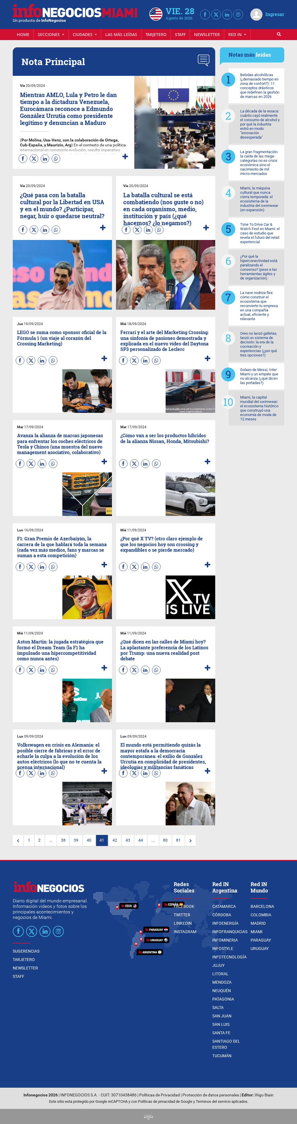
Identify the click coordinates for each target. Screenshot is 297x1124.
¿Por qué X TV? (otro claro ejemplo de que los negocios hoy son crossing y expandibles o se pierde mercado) (161, 544)
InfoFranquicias (229, 931)
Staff (180, 34)
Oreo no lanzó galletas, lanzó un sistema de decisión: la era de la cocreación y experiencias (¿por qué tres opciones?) (258, 344)
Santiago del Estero (226, 1044)
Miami (256, 931)
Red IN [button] (235, 34)
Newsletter (207, 34)
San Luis (220, 1024)
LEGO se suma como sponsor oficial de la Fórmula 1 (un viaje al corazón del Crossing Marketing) (61, 337)
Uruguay (260, 948)
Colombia (261, 915)
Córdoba (221, 915)
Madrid (258, 923)
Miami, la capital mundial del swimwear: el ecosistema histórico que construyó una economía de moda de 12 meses (259, 408)
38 (63, 840)
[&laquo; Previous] (18, 840)
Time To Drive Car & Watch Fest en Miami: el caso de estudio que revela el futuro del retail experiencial (260, 233)
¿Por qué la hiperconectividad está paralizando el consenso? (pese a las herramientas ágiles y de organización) (258, 267)
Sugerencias (26, 951)
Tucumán (221, 1055)
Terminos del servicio (213, 1101)
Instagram (185, 931)
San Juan (221, 1016)
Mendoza (221, 982)
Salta (218, 1007)
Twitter (182, 915)
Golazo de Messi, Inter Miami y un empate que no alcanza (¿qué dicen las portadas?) (259, 376)
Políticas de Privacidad (159, 1095)
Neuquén (221, 990)
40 (89, 840)
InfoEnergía (225, 923)
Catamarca (224, 906)
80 (165, 840)
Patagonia (223, 999)
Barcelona (262, 906)
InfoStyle (222, 948)
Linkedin (183, 923)
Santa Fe (221, 1032)
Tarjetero (156, 34)
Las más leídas (121, 34)
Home (23, 34)
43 (128, 840)
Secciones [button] (49, 34)
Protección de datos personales (210, 1095)
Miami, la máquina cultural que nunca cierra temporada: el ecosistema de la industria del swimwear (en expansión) (259, 199)
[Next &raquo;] (190, 840)
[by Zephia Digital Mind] (148, 1116)
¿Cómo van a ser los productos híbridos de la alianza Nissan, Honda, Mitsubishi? (164, 438)
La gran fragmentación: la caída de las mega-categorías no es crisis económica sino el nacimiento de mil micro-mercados (259, 163)
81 (178, 840)
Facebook (184, 906)
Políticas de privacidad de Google (165, 1101)
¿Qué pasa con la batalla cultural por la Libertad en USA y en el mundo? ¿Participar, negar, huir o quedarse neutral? (62, 205)
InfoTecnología (229, 957)
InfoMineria (225, 940)
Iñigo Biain (264, 1095)
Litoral (220, 973)
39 (76, 840)
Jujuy (218, 965)
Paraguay (261, 940)
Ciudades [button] (83, 34)
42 (115, 840)
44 (140, 840)
